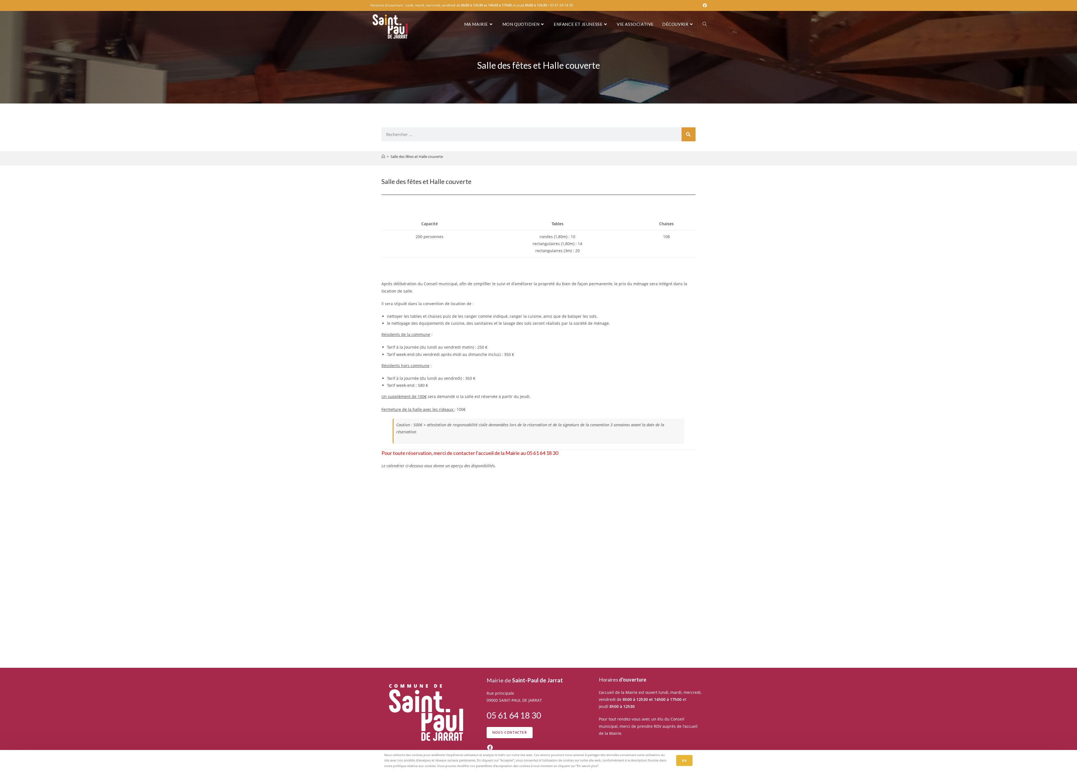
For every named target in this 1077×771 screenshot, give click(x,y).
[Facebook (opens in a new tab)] (704, 5)
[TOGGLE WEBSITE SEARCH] (704, 24)
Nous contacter (509, 732)
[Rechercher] (689, 134)
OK (684, 760)
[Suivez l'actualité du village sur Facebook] (490, 747)
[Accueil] (383, 156)
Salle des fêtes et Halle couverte (416, 156)
